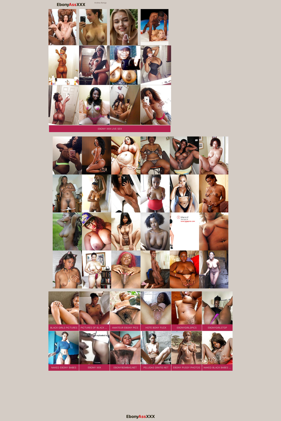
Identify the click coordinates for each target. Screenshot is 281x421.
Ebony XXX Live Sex (110, 128)
